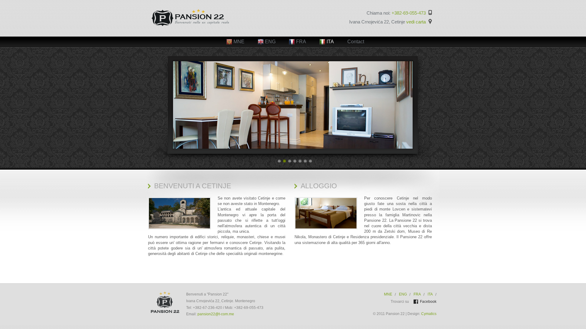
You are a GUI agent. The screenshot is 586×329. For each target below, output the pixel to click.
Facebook (428, 301)
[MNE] (235, 38)
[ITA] (327, 38)
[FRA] (297, 38)
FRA (417, 294)
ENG (403, 294)
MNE (388, 294)
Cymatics (428, 314)
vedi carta (416, 21)
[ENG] (266, 38)
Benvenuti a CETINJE (192, 186)
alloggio (319, 186)
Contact (355, 41)
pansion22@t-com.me (215, 314)
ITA (430, 294)
